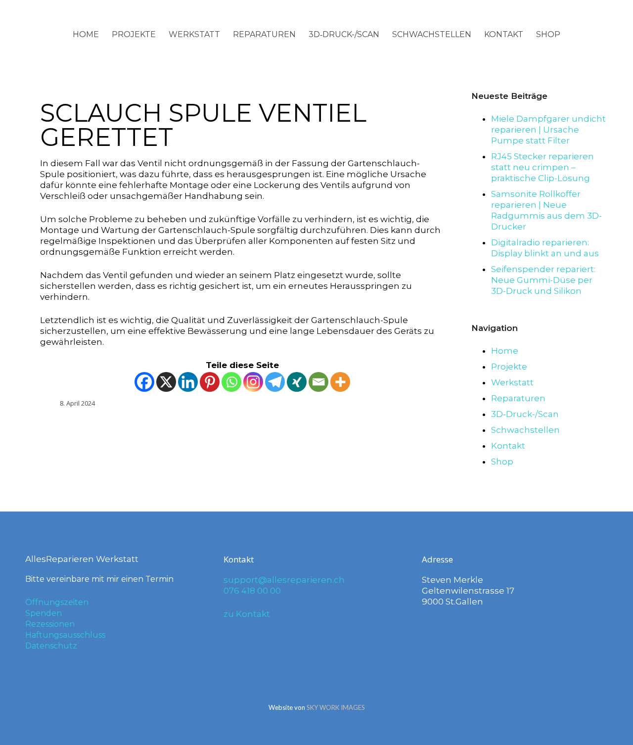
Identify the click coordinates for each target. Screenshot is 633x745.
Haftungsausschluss (65, 635)
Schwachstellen (431, 34)
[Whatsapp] (231, 382)
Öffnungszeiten (57, 602)
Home (86, 34)
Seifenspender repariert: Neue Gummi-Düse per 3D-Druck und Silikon (543, 280)
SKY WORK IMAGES (336, 707)
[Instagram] (253, 382)
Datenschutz (51, 646)
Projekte (134, 34)
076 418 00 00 (252, 591)
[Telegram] (275, 382)
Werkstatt (194, 34)
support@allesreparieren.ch (284, 580)
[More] (340, 382)
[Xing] (297, 382)
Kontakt (503, 34)
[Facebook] (144, 382)
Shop (548, 34)
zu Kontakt (247, 614)
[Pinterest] (210, 382)
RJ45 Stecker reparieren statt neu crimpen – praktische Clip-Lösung (542, 167)
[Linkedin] (188, 382)
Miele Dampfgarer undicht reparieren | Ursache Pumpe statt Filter (548, 129)
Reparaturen (264, 34)
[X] (166, 382)
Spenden (43, 613)
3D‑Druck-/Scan (344, 34)
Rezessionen (50, 624)
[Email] (318, 382)
